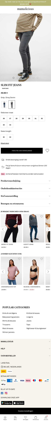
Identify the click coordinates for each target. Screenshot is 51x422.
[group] (11, 231)
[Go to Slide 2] (17, 78)
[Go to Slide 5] (29, 78)
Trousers (6, 325)
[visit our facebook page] (2, 394)
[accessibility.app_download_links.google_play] (7, 405)
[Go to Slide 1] (13, 78)
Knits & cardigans (9, 313)
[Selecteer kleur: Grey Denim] (12, 104)
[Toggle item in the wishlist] (47, 151)
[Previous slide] (3, 229)
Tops (28, 325)
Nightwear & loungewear (36, 328)
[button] (4, 118)
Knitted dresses (33, 313)
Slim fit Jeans (11, 85)
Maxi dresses (7, 328)
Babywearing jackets (10, 317)
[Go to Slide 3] (21, 78)
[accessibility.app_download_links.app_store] (19, 405)
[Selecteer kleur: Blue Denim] (4, 104)
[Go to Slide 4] (25, 78)
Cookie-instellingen (25, 411)
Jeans (28, 321)
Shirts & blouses (9, 321)
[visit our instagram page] (6, 394)
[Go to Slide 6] (33, 78)
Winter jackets (8, 332)
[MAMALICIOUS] (25, 10)
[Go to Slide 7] (37, 78)
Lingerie (29, 317)
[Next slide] (48, 229)
